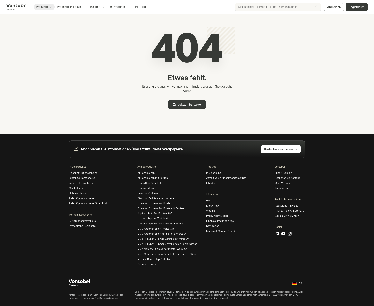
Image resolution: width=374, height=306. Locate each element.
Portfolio (140, 7)
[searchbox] (278, 7)
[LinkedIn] (277, 233)
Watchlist (120, 7)
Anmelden (334, 7)
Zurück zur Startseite (187, 104)
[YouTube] (283, 233)
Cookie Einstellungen (287, 216)
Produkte (42, 7)
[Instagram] (289, 233)
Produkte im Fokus (69, 7)
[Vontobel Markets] (16, 7)
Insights (95, 7)
